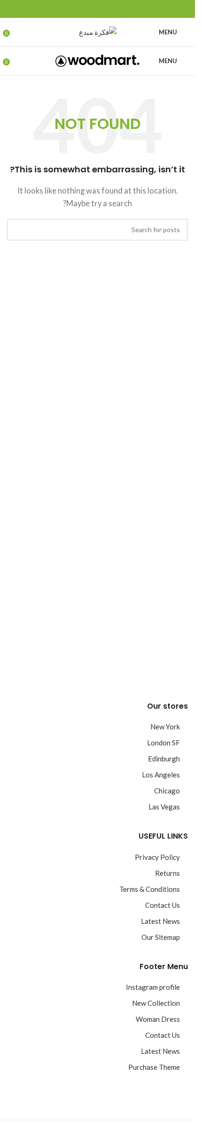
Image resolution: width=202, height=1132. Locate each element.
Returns (167, 873)
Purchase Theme (154, 1067)
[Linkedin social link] (86, 9)
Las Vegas (164, 806)
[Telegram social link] (75, 9)
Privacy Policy (157, 857)
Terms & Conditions (149, 889)
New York (165, 726)
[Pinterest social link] (97, 9)
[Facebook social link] (120, 9)
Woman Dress (158, 1019)
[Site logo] (98, 31)
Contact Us (162, 905)
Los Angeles (161, 774)
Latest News (160, 921)
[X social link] (109, 9)
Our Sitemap (160, 937)
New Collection (156, 1003)
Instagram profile (153, 987)
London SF (163, 742)
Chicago (167, 790)
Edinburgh (164, 758)
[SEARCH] (18, 230)
